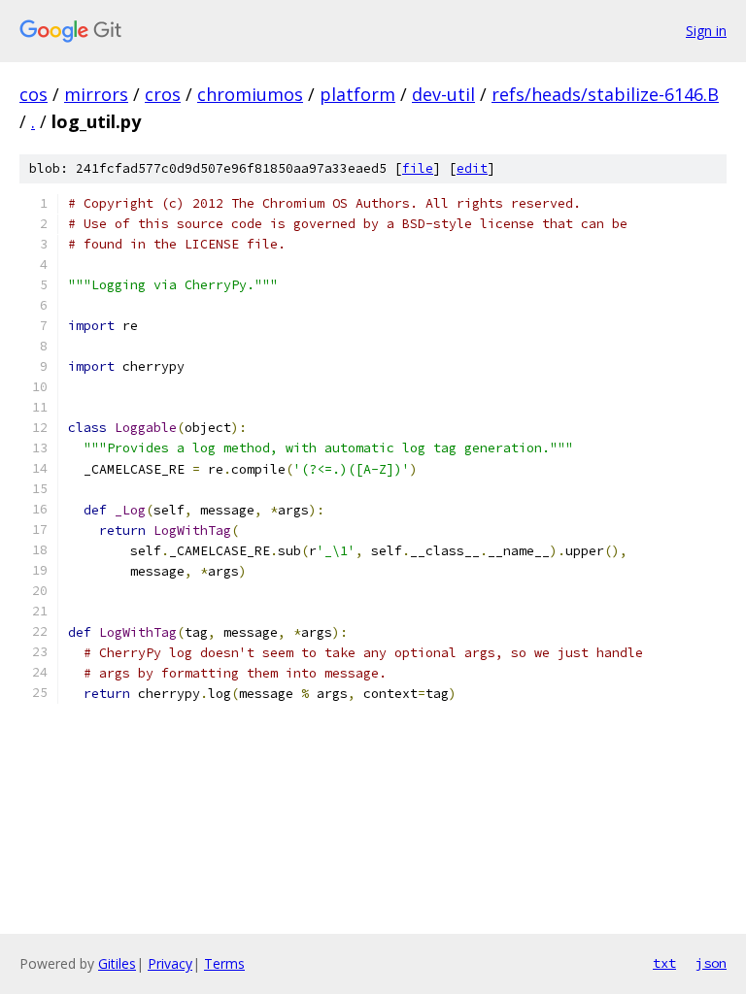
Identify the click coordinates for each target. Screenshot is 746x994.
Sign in (706, 30)
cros (163, 94)
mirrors (96, 94)
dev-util (443, 94)
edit (472, 168)
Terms (224, 963)
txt (664, 963)
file (417, 168)
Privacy (170, 963)
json (711, 963)
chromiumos (250, 94)
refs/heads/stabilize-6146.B (605, 94)
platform (357, 94)
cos (33, 94)
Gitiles (117, 963)
